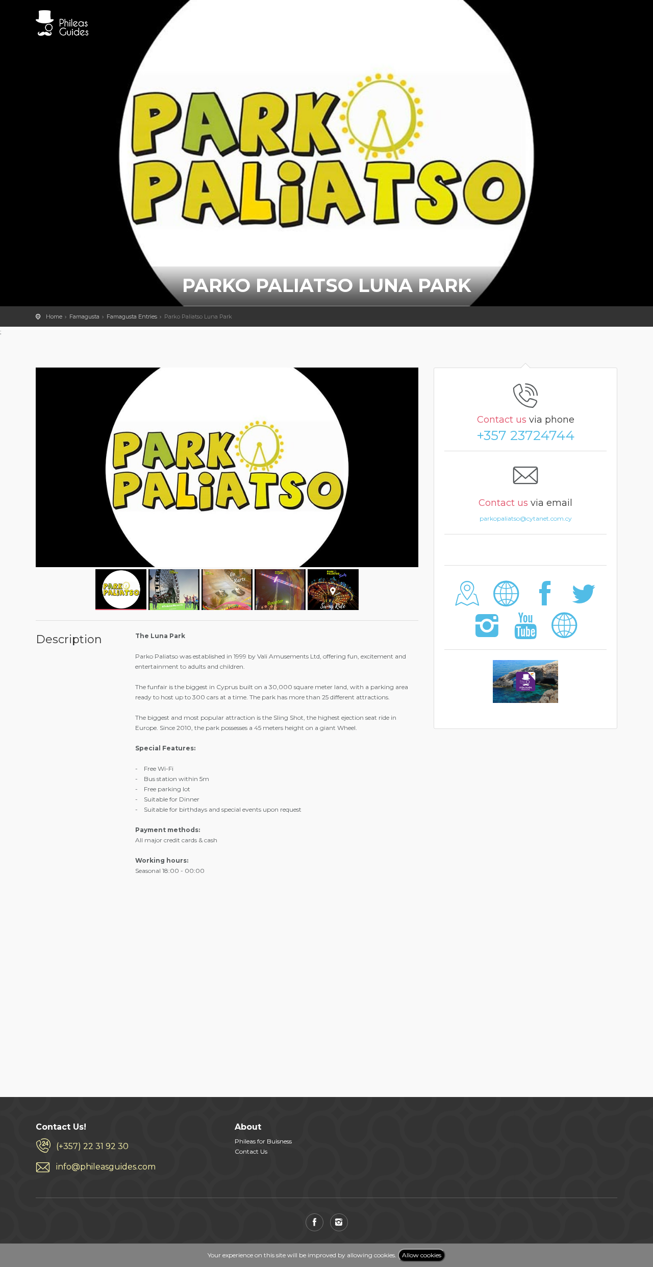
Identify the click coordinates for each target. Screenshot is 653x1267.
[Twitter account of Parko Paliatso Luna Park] (583, 601)
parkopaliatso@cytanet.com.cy (526, 518)
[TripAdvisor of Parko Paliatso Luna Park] (564, 633)
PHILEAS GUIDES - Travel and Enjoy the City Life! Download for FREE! (62, 23)
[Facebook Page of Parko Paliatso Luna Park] (545, 601)
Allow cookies (421, 1255)
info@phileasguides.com (106, 1167)
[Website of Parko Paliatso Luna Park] (506, 601)
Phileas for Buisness (263, 1141)
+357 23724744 (525, 435)
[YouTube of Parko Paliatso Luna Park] (525, 633)
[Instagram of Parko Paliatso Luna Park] (487, 633)
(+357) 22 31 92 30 (92, 1146)
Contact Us (251, 1151)
